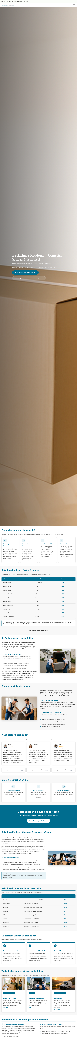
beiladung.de (8, 5)
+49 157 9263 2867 (6, 1)
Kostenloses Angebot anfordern (38, 630)
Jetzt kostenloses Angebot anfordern (25, 272)
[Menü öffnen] (74, 5)
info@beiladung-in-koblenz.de (20, 1)
